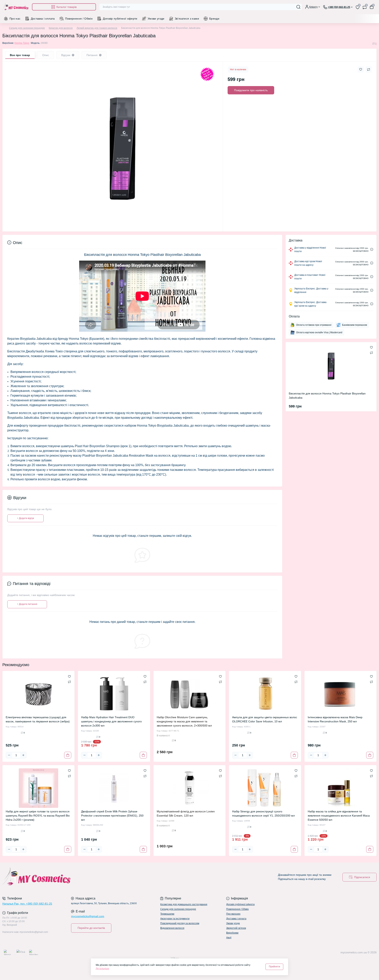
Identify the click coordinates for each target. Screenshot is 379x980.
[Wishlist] (69, 676)
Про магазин (233, 913)
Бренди (214, 18)
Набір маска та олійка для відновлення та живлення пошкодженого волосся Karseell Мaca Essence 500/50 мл (339, 815)
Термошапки (167, 913)
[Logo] (15, 7)
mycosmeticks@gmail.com (87, 916)
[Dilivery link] (371, 249)
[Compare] (69, 681)
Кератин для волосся (61, 28)
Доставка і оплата (43, 18)
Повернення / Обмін (79, 18)
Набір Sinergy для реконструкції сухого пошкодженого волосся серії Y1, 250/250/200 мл (263, 813)
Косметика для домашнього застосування (183, 904)
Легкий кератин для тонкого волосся (97, 28)
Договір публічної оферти (120, 18)
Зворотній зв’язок (236, 928)
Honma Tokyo (21, 43)
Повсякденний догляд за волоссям (179, 923)
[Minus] (9, 755)
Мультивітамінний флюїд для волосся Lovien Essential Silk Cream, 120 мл (186, 813)
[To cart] (67, 755)
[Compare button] (368, 69)
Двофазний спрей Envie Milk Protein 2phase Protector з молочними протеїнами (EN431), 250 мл (112, 815)
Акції (228, 937)
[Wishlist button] (360, 69)
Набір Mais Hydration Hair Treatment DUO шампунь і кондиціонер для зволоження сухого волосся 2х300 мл (111, 721)
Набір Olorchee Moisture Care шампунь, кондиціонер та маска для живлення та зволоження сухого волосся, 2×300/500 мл (184, 721)
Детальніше (102, 968)
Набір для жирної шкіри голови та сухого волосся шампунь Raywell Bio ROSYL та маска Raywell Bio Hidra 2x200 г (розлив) (38, 815)
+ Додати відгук (25, 518)
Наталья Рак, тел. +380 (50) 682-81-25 (27, 903)
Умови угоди (156, 18)
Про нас (15, 18)
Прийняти (274, 966)
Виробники (232, 932)
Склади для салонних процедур (27, 28)
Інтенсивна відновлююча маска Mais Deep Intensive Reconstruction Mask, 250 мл (335, 719)
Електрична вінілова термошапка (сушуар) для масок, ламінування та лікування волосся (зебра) (38, 719)
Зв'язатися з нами (187, 18)
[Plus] (23, 755)
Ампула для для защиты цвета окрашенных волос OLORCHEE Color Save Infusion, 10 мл (264, 719)
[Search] (298, 7)
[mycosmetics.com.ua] (94, 877)
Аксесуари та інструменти (175, 918)
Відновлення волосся (172, 928)
